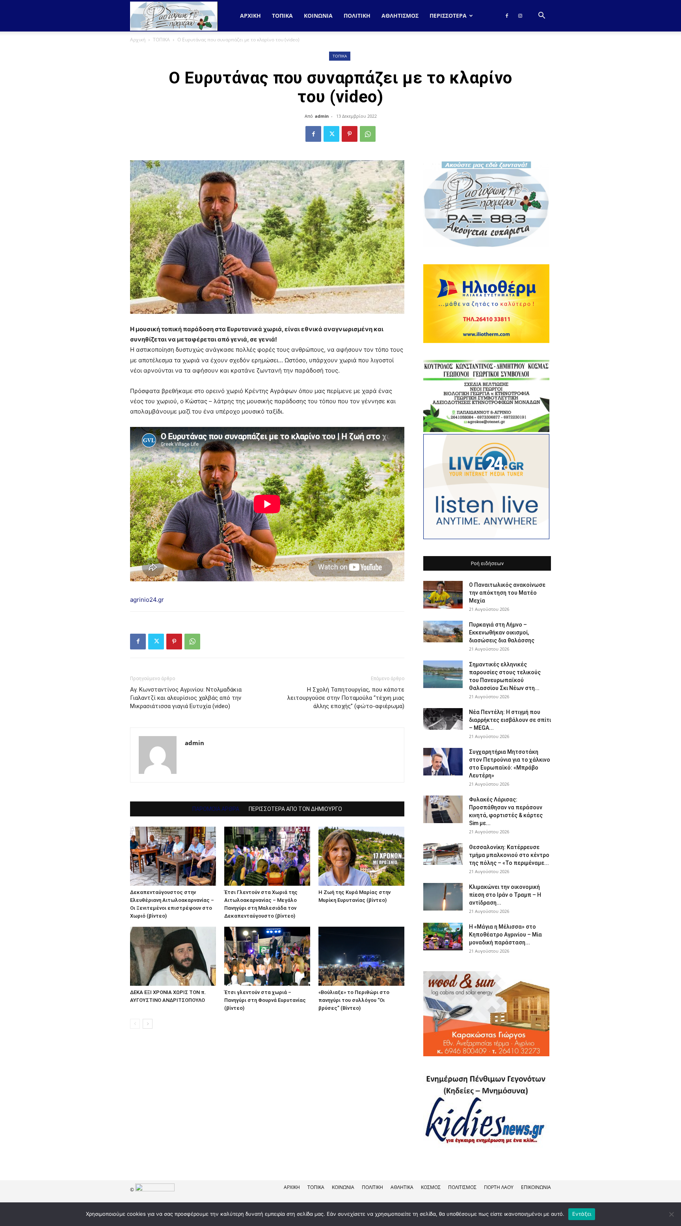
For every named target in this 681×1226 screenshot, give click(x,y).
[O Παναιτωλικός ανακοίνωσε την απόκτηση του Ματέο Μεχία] (443, 594)
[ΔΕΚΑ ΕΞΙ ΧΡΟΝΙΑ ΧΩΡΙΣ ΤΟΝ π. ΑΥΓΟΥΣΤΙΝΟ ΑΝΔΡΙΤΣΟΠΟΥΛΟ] (173, 956)
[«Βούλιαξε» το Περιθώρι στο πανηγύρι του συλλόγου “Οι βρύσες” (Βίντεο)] (361, 956)
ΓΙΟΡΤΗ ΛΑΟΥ (499, 1187)
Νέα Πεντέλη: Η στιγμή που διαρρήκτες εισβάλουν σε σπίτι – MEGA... (510, 720)
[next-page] (148, 1024)
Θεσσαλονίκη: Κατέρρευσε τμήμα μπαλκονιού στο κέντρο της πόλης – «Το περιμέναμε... (509, 855)
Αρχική (250, 15)
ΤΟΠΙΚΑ (282, 15)
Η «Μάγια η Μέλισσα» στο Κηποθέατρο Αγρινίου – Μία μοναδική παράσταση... (505, 935)
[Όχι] (671, 1214)
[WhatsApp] (368, 134)
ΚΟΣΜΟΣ (431, 1187)
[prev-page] (135, 1024)
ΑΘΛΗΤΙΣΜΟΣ (400, 15)
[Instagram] (520, 16)
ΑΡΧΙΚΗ (292, 1187)
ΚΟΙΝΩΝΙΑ (318, 15)
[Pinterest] (349, 134)
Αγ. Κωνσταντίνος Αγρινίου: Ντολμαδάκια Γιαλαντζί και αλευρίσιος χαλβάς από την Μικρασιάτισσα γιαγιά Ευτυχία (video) (186, 698)
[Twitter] (331, 134)
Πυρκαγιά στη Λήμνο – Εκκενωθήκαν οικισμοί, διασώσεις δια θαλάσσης (501, 632)
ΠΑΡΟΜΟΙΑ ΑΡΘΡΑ (215, 809)
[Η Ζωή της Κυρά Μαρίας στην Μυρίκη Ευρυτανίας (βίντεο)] (361, 856)
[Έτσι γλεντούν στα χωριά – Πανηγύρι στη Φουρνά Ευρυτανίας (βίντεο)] (267, 956)
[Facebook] (507, 16)
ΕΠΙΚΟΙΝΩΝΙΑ (536, 1187)
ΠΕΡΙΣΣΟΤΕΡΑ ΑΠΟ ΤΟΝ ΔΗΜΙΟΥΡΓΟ (295, 809)
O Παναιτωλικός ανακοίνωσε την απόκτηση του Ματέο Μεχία (507, 593)
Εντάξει (582, 1214)
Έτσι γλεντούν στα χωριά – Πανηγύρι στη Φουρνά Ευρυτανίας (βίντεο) (265, 1000)
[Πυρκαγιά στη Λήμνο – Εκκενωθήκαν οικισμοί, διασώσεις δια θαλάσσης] (443, 631)
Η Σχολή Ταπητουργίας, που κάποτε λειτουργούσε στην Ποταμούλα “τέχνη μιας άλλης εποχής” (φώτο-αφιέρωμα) (345, 698)
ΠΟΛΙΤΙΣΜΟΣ (462, 1187)
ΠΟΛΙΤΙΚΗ (357, 15)
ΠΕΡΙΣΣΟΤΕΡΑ (448, 15)
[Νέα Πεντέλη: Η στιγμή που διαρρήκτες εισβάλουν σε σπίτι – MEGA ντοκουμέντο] (443, 719)
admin (322, 116)
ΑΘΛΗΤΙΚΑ (402, 1187)
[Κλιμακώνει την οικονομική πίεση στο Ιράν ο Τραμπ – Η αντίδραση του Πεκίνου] (443, 897)
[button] (541, 16)
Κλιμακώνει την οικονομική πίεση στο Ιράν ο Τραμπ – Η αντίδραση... (505, 895)
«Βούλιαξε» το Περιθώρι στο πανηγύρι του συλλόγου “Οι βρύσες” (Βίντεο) (353, 1000)
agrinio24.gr (147, 599)
